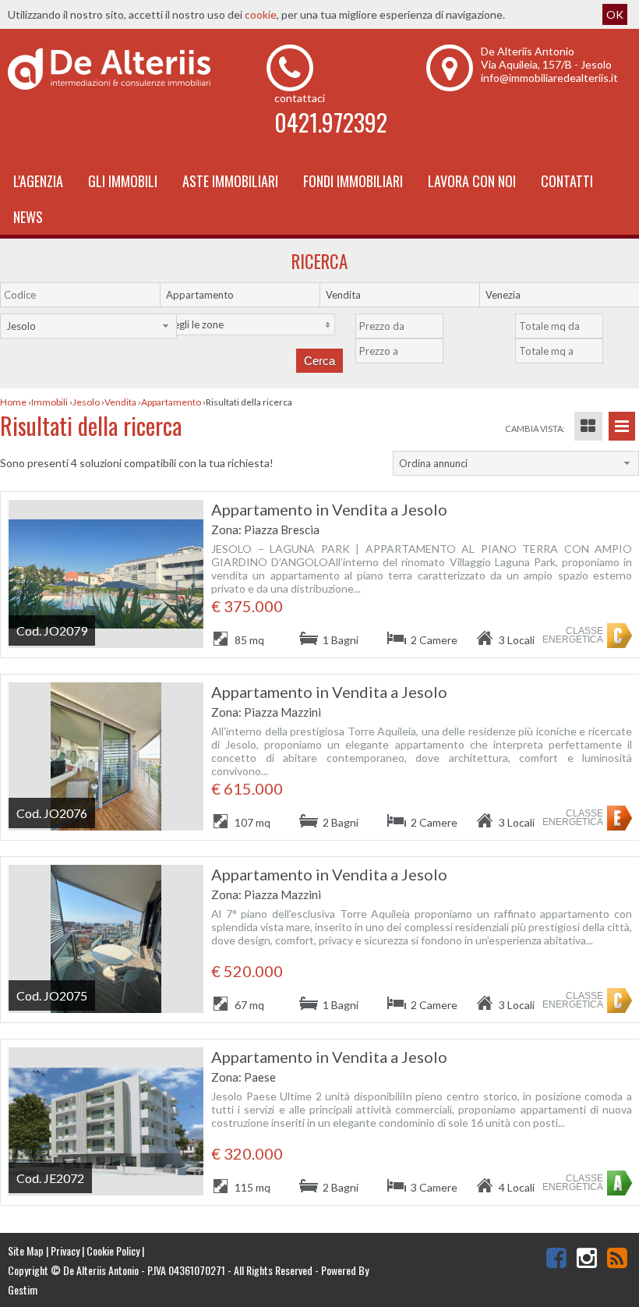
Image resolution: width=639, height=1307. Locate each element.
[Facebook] (556, 1257)
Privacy (65, 1250)
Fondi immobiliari (353, 181)
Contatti (567, 181)
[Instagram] (587, 1257)
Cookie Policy (112, 1250)
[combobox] (248, 294)
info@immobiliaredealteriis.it (549, 77)
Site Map (26, 1250)
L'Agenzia (38, 181)
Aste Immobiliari (230, 181)
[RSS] (617, 1257)
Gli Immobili (122, 181)
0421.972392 (330, 122)
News (28, 217)
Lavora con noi (472, 181)
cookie (261, 14)
